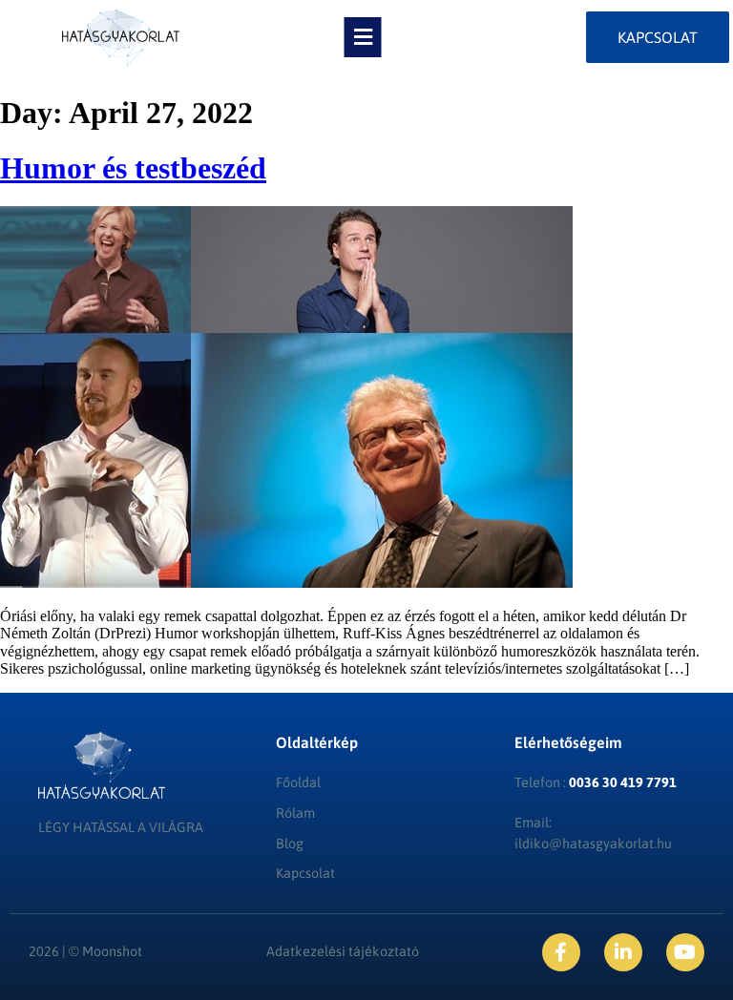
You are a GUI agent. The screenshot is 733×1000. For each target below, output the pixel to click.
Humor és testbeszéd (133, 168)
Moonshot (112, 951)
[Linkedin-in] (623, 952)
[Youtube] (685, 952)
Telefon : (595, 782)
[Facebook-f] (561, 952)
